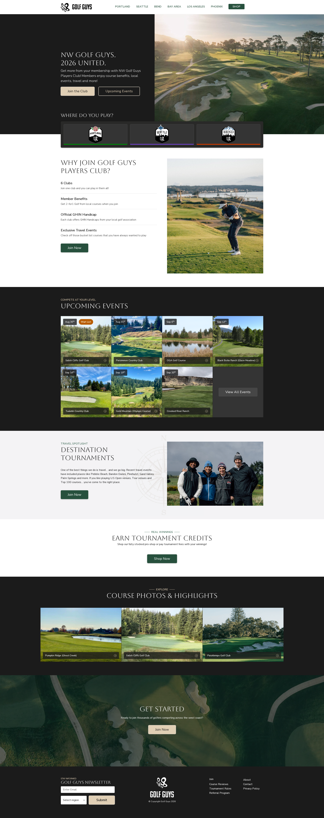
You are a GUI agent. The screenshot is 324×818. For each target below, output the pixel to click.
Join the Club (78, 91)
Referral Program (219, 793)
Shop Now (162, 558)
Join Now (74, 248)
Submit (101, 800)
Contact (247, 784)
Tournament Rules (220, 788)
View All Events (238, 392)
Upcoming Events (119, 91)
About (247, 780)
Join (211, 779)
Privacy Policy (251, 788)
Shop (236, 6)
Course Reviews (218, 784)
